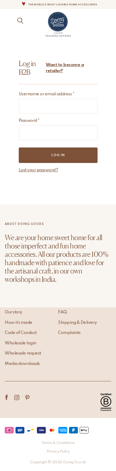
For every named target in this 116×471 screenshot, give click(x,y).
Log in (58, 155)
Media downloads (22, 364)
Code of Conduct (21, 333)
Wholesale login (20, 343)
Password (29, 121)
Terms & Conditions (58, 443)
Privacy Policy (58, 451)
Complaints (69, 333)
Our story (13, 312)
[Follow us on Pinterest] (27, 397)
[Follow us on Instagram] (17, 397)
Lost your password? (38, 170)
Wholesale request (23, 353)
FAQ (62, 312)
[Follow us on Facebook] (6, 397)
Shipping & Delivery (77, 323)
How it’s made (18, 323)
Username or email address (47, 94)
